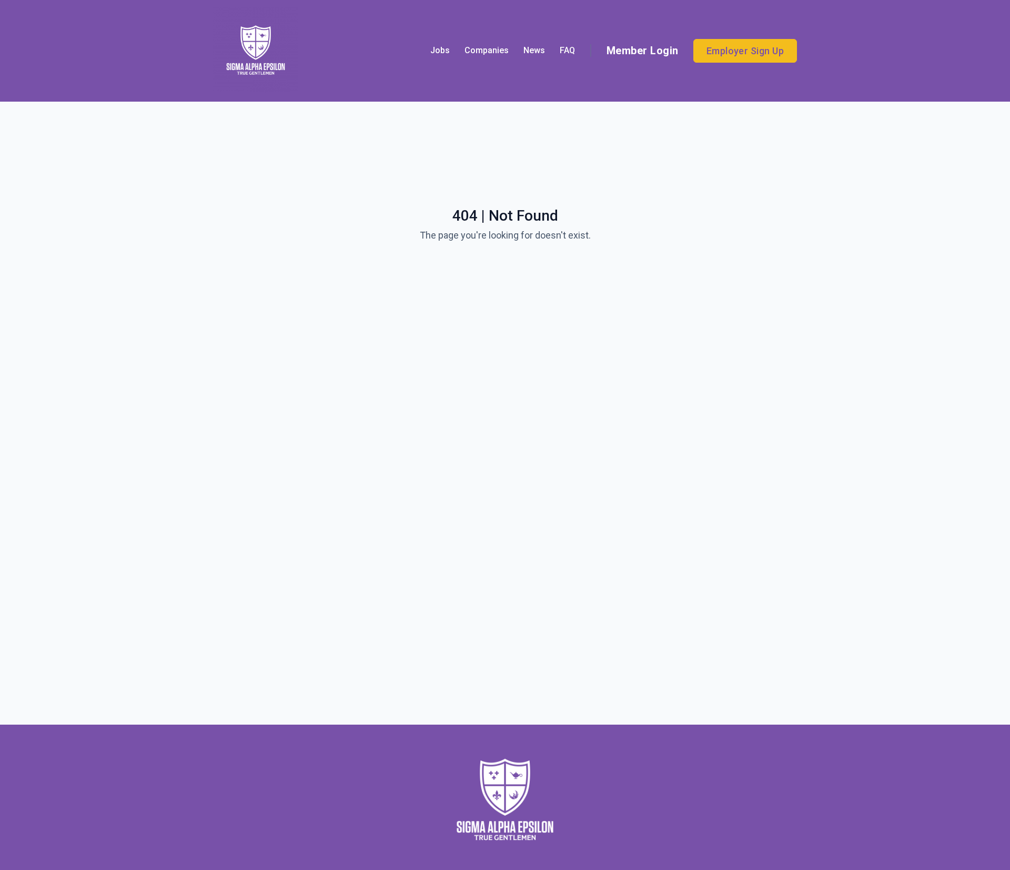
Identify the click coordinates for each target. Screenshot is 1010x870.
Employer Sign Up (745, 50)
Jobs (440, 50)
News (534, 50)
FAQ (567, 50)
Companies (486, 50)
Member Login (643, 50)
